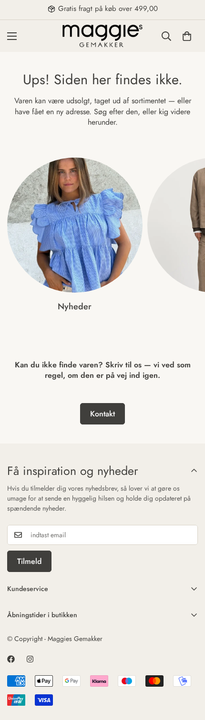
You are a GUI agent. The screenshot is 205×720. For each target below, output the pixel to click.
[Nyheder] (75, 225)
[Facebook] (11, 659)
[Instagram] (30, 659)
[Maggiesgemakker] (102, 36)
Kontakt (102, 413)
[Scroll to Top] (187, 669)
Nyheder (75, 306)
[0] (187, 36)
